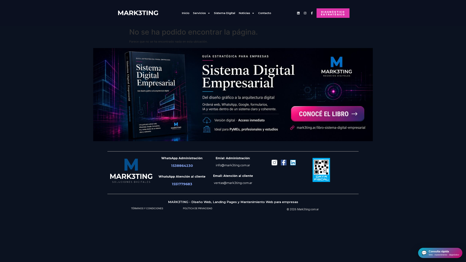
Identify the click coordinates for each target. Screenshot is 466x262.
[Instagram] (305, 13)
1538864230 (182, 166)
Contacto (264, 13)
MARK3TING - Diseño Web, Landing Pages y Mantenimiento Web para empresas (233, 202)
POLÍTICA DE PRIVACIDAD (197, 208)
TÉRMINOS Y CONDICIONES (147, 208)
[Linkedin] (298, 13)
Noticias (244, 13)
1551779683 (182, 184)
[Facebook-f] (284, 162)
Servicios (199, 13)
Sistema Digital (224, 13)
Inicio (185, 13)
